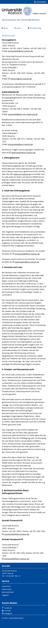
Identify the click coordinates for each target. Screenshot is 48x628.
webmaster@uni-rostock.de (23, 152)
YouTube (7, 610)
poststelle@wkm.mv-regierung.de (23, 114)
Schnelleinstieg (35, 28)
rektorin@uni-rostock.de (21, 79)
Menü (6, 28)
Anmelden (41, 2)
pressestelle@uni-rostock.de (20, 51)
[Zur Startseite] (24, 11)
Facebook (8, 608)
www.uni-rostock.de (22, 174)
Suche (19, 28)
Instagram (8, 613)
